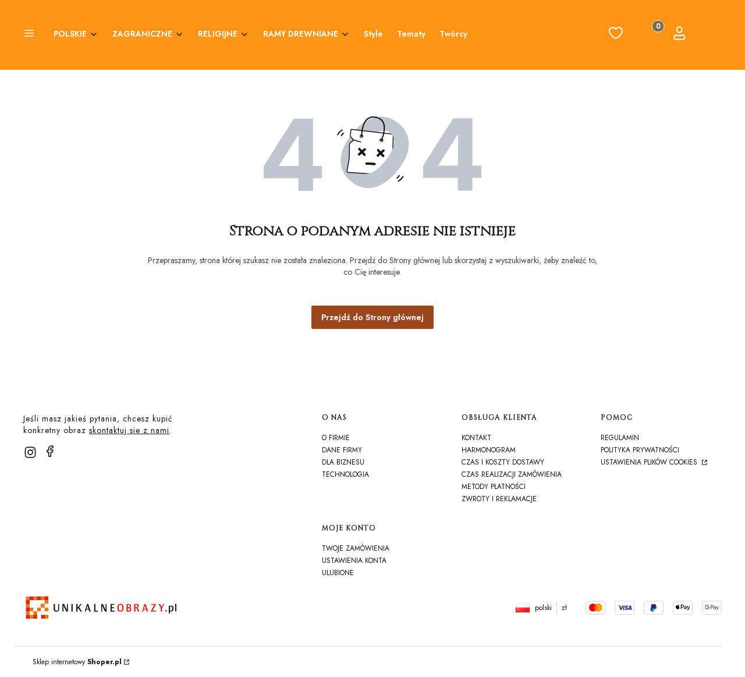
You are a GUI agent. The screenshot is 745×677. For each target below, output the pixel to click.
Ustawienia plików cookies (650, 462)
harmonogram (489, 450)
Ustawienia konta (354, 560)
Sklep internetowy (77, 662)
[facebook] (50, 451)
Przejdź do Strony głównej (372, 317)
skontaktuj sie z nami (129, 430)
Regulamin (620, 438)
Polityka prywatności (640, 450)
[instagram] (30, 452)
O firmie (336, 438)
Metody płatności (494, 486)
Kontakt (476, 438)
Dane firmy (342, 450)
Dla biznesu (343, 462)
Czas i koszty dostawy (503, 462)
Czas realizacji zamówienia (512, 474)
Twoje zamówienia (355, 548)
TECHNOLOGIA (345, 474)
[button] (29, 34)
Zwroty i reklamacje (499, 499)
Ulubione (338, 573)
